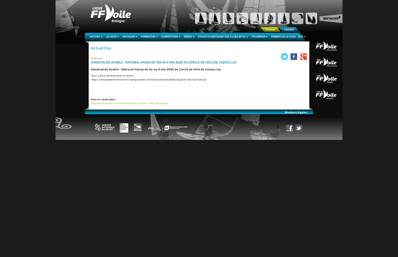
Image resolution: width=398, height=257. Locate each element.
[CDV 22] (326, 62)
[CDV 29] (326, 78)
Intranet (270, 29)
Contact (289, 29)
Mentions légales (296, 112)
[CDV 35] (326, 45)
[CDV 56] (326, 94)
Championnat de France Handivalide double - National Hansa (129, 103)
